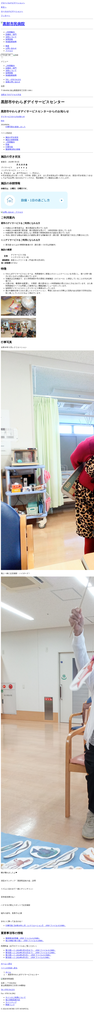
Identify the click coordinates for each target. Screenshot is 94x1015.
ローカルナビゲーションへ (12, 11)
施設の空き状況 (12, 137)
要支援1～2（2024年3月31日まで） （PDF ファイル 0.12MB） (31, 953)
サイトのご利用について (16, 997)
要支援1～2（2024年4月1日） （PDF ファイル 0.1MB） (28, 957)
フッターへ (5, 16)
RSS (2, 121)
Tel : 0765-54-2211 (8, 990)
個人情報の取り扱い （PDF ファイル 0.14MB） (25, 941)
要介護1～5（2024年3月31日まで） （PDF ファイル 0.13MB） (31, 950)
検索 (7, 46)
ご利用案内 (10, 142)
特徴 (7, 144)
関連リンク (10, 1005)
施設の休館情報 (12, 140)
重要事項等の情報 (13, 149)
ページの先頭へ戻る (9, 968)
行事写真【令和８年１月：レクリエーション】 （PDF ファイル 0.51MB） (36, 926)
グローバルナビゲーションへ (13, 3)
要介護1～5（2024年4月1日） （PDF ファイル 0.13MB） (28, 955)
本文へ (3, 7)
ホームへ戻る (6, 964)
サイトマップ (11, 1002)
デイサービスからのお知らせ (13, 117)
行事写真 (9, 147)
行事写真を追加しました (16, 127)
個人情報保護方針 (13, 1000)
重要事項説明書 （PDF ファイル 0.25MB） (23, 938)
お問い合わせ (11, 48)
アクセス (9, 51)
